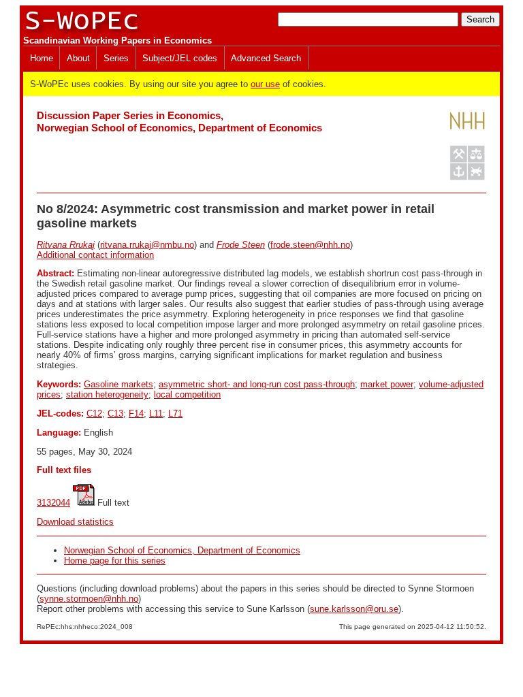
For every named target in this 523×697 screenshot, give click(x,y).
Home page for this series (114, 560)
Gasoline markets (118, 384)
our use (265, 84)
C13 (115, 413)
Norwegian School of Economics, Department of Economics (182, 550)
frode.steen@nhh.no (310, 245)
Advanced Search (266, 58)
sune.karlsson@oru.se (354, 609)
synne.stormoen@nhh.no (88, 599)
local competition (187, 394)
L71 (175, 413)
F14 (136, 413)
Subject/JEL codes (179, 58)
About (78, 58)
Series (116, 58)
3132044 (53, 503)
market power (386, 384)
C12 (94, 413)
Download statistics (75, 522)
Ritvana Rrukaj (66, 245)
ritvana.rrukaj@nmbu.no (147, 245)
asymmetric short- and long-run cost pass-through (257, 384)
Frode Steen (241, 245)
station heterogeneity (107, 394)
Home (41, 58)
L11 (156, 413)
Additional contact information (95, 255)
